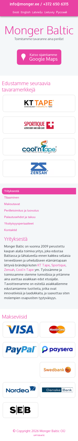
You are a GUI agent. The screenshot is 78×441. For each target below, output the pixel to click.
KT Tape (43, 265)
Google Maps (43, 57)
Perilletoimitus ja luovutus (21, 210)
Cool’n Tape (25, 270)
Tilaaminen (11, 197)
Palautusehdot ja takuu (20, 217)
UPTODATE (39, 435)
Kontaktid (10, 230)
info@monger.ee (24, 4)
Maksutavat (12, 204)
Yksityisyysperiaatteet (19, 223)
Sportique (58, 265)
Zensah (9, 270)
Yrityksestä (11, 191)
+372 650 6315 (55, 4)
